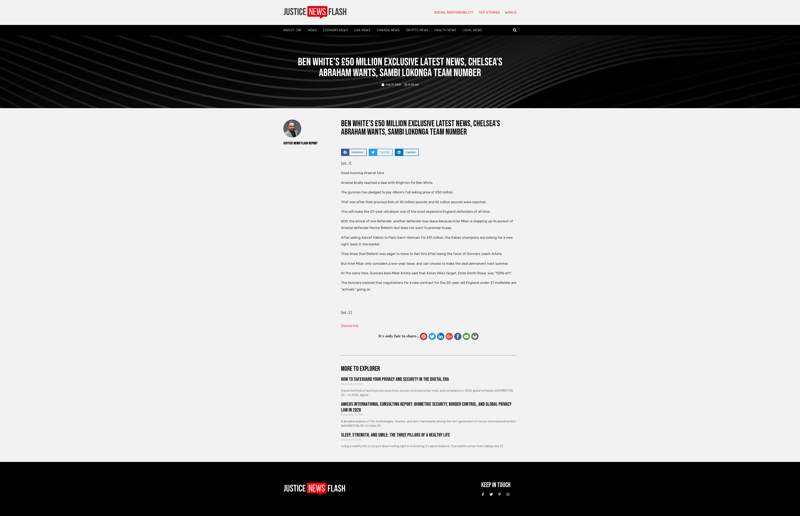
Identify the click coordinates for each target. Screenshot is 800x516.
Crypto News (417, 30)
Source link (349, 326)
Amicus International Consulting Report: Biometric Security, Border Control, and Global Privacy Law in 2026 (426, 407)
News (312, 30)
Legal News (472, 30)
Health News (445, 30)
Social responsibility (453, 12)
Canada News (388, 30)
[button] (515, 30)
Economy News (335, 30)
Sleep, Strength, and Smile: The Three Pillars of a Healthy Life (395, 435)
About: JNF (292, 30)
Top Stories (489, 12)
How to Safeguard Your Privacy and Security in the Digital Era (395, 379)
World (511, 12)
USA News (362, 30)
